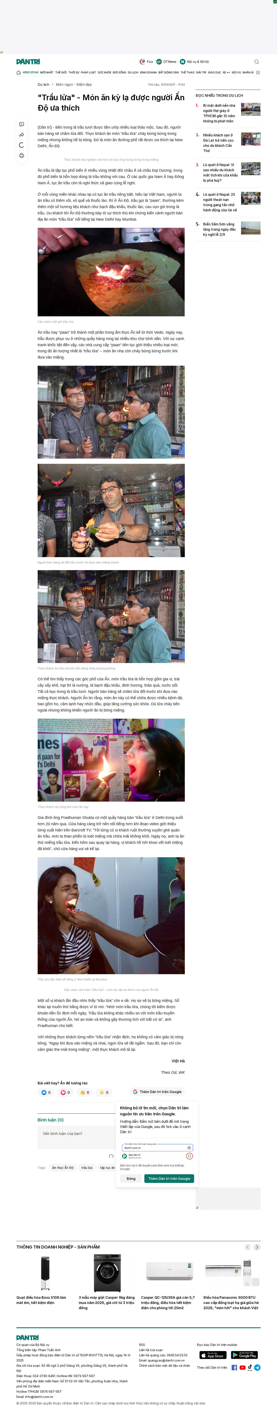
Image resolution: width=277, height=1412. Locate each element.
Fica (150, 61)
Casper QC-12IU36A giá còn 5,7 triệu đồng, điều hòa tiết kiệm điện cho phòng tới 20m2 (168, 1302)
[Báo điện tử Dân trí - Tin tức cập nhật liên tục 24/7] (28, 62)
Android (244, 1355)
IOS (213, 1355)
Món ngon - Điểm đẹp (74, 84)
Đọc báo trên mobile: (217, 1345)
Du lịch (43, 84)
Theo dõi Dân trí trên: (212, 1367)
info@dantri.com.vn (39, 1397)
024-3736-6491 (44, 1376)
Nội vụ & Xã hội (198, 61)
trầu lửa (86, 1167)
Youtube (242, 1367)
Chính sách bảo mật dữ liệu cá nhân (164, 1365)
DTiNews (170, 61)
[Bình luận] (21, 124)
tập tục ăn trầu (111, 1167)
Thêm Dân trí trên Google (161, 1092)
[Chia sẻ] (21, 134)
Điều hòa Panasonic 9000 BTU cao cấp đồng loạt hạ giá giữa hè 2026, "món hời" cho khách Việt (231, 1302)
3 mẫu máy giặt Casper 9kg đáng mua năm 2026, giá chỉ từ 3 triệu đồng (107, 1302)
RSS (142, 1345)
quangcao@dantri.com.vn (166, 1360)
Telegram (257, 1367)
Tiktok (250, 1367)
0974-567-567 (50, 1391)
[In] (21, 155)
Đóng (131, 1178)
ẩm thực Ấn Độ (63, 1167)
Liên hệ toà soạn (151, 1350)
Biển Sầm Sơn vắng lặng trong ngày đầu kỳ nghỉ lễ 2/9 (219, 229)
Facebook (234, 1367)
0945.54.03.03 (177, 1355)
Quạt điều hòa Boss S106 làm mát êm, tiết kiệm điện (41, 1300)
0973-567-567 (84, 1376)
